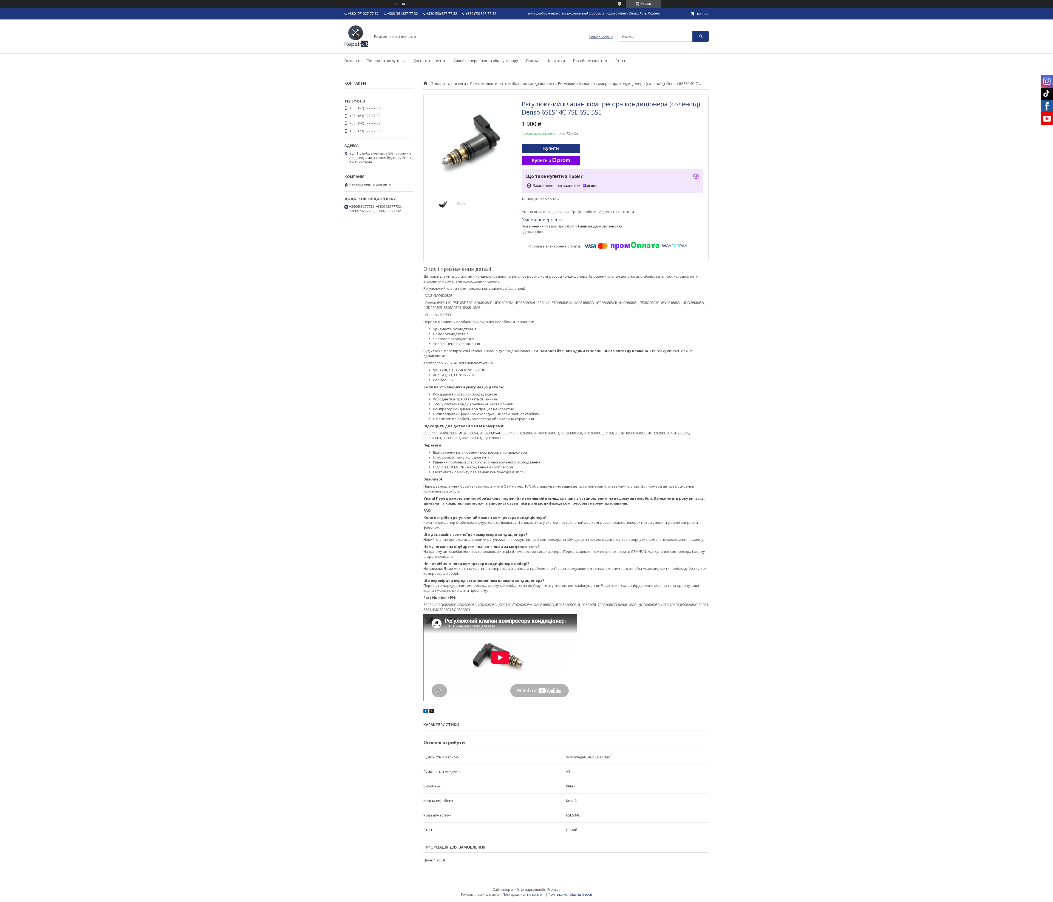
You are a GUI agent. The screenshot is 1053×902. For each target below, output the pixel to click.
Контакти (556, 60)
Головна (351, 60)
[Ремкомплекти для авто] (356, 46)
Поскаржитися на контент (524, 894)
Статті (620, 60)
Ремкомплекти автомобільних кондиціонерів (512, 83)
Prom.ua (554, 889)
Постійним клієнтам (590, 60)
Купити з (541, 160)
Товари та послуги (383, 60)
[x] (431, 711)
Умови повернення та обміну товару (485, 60)
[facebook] (425, 711)
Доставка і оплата (429, 60)
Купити (551, 148)
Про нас (533, 60)
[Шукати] (700, 36)
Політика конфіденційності (570, 894)
